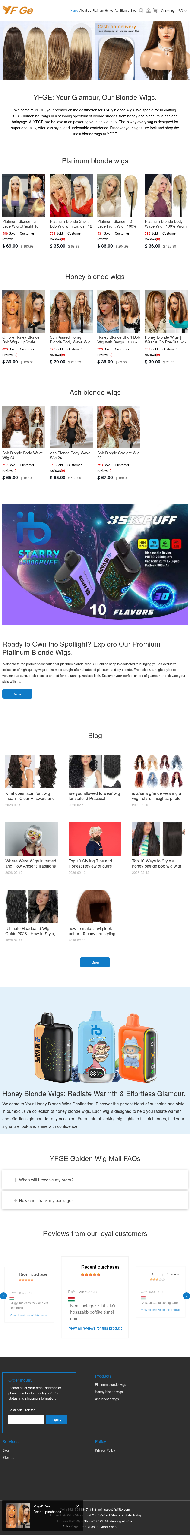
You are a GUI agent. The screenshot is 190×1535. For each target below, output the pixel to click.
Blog (133, 10)
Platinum (98, 10)
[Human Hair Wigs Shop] (17, 11)
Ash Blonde (122, 10)
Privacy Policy (105, 1450)
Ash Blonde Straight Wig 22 (118, 455)
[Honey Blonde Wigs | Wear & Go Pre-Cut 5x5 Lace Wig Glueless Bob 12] (166, 311)
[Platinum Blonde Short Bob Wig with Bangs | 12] (71, 195)
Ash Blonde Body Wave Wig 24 (22, 455)
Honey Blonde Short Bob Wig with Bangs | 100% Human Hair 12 (118, 341)
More (17, 694)
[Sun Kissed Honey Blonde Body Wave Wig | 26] (71, 311)
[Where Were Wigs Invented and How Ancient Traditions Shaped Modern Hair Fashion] (31, 839)
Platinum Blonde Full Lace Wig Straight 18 (20, 223)
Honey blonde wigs (109, 1391)
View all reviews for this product (95, 1328)
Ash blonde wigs (107, 1399)
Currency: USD (172, 10)
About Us (85, 10)
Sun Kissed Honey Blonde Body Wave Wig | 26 (71, 341)
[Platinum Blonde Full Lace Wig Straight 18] (23, 195)
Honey (109, 10)
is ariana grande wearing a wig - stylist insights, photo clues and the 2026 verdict (156, 798)
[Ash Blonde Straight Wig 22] (118, 427)
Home (74, 10)
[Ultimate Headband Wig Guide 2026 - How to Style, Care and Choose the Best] (31, 906)
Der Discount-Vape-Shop (98, 1526)
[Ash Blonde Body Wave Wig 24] (23, 427)
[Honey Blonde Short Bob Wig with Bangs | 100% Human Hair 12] (118, 311)
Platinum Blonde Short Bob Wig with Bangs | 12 (71, 223)
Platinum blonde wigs (110, 1384)
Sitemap (8, 1457)
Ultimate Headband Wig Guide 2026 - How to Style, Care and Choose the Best (30, 933)
